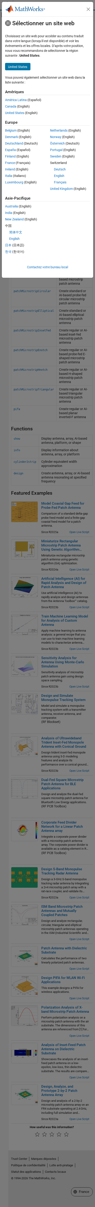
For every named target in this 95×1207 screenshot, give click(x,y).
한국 (8, 251)
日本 (8, 245)
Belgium (11, 130)
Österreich (57, 143)
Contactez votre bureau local (47, 267)
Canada (10, 106)
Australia (11, 206)
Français (60, 182)
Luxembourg (14, 182)
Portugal (56, 150)
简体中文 (15, 232)
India (8, 213)
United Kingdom (61, 189)
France (10, 163)
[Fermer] (88, 9)
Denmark (11, 137)
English (59, 176)
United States (14, 113)
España (10, 150)
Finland (10, 156)
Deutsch (60, 169)
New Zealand (14, 219)
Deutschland (14, 143)
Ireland (10, 169)
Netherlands (59, 130)
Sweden (55, 156)
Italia (8, 176)
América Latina (16, 100)
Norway (55, 137)
